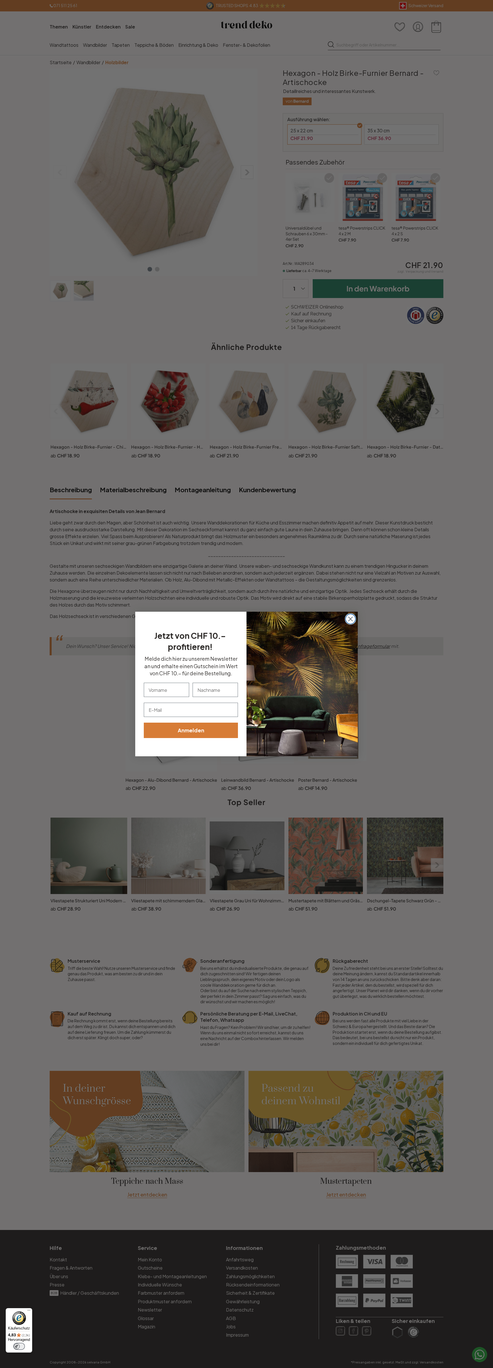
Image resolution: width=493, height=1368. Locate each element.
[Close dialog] (350, 619)
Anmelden (191, 730)
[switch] (19, 1346)
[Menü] (28, 1311)
